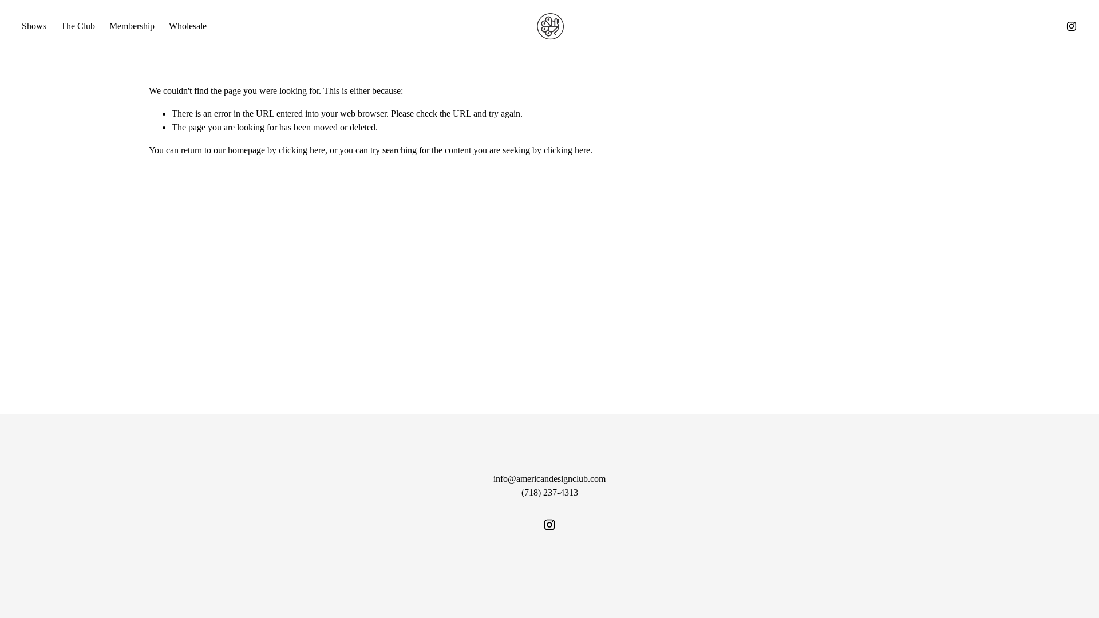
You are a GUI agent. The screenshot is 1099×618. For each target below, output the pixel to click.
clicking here (302, 150)
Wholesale (188, 26)
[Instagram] (1071, 26)
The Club (78, 26)
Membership (132, 26)
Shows (34, 26)
